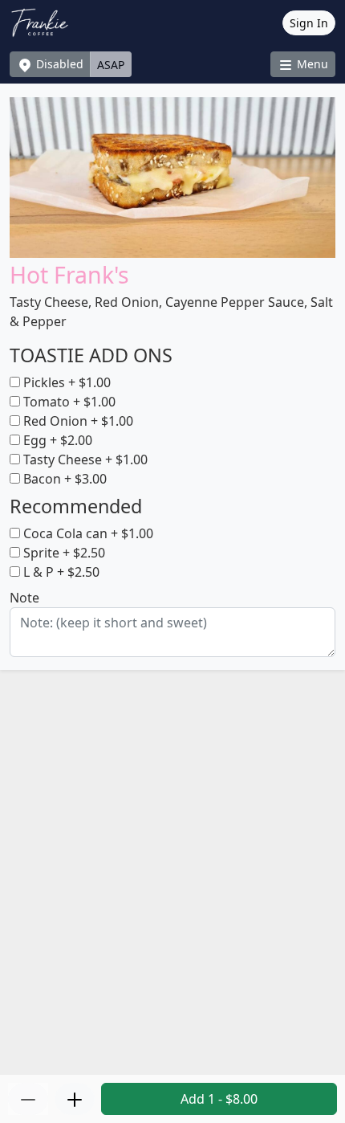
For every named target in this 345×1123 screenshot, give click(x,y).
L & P (59, 572)
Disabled (58, 63)
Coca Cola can (86, 533)
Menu (311, 63)
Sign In (309, 23)
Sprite (62, 553)
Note (24, 597)
